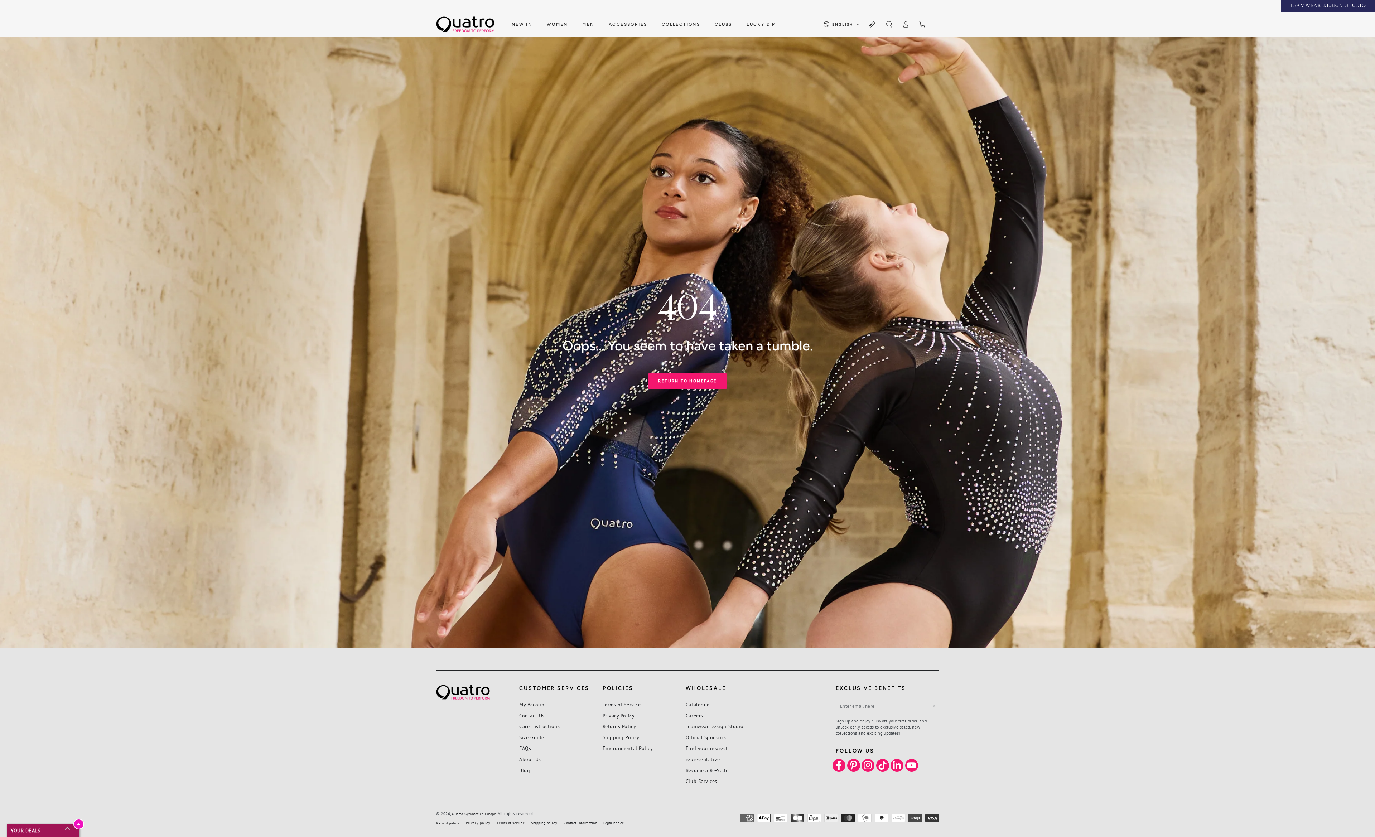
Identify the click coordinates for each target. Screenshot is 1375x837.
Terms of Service (622, 704)
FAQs (525, 748)
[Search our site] (889, 25)
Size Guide (531, 737)
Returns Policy (619, 726)
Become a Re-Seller (708, 770)
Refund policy (447, 823)
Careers (694, 715)
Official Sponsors (706, 737)
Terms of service (511, 823)
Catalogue (698, 704)
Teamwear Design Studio (715, 726)
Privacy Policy (619, 715)
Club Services (701, 781)
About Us (530, 759)
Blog (524, 770)
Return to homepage (687, 380)
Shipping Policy (621, 737)
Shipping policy (544, 823)
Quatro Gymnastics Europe (474, 814)
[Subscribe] (935, 706)
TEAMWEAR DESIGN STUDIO (1328, 6)
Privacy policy (478, 823)
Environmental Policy (628, 748)
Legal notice (613, 823)
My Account (532, 704)
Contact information (580, 823)
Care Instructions (539, 726)
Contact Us (531, 715)
